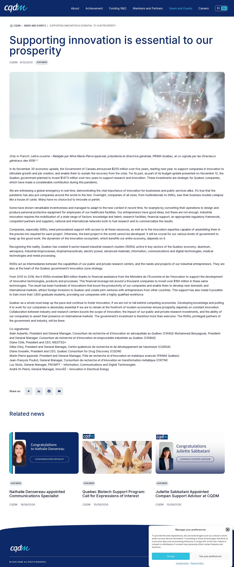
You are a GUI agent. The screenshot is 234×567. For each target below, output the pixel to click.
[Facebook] (49, 391)
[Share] (28, 391)
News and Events (180, 8)
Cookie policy (182, 563)
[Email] (59, 391)
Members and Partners (148, 8)
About (75, 8)
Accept (170, 556)
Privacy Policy (197, 563)
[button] (227, 529)
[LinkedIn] (38, 391)
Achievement (94, 8)
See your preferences (210, 556)
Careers (204, 8)
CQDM (17, 25)
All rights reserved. (35, 562)
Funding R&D (117, 8)
